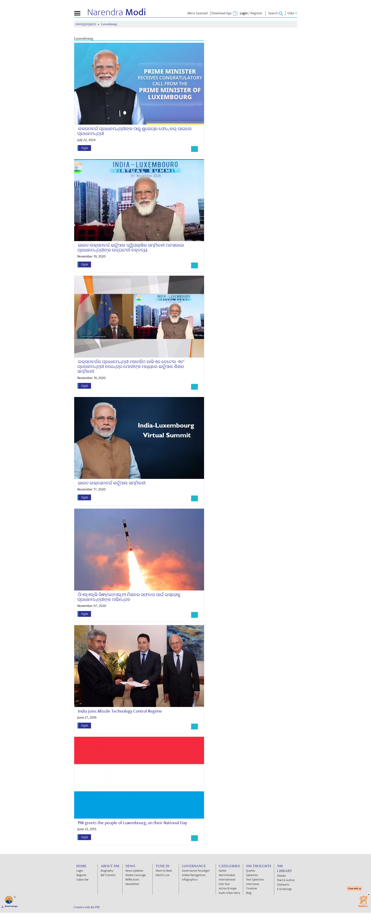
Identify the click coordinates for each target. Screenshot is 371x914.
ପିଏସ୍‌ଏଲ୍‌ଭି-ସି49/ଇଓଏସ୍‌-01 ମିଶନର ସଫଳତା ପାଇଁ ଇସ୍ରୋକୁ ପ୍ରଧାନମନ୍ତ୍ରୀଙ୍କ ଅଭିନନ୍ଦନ (128, 597)
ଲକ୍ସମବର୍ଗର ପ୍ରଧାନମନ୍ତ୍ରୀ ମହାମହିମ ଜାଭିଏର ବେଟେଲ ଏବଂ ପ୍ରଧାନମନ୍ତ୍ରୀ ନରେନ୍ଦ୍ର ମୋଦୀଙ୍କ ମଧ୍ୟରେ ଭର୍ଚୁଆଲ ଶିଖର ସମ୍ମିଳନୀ (130, 366)
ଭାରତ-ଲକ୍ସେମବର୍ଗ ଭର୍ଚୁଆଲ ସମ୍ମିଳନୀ (112, 483)
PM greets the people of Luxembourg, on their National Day (132, 823)
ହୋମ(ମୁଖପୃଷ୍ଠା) (86, 24)
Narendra (116, 12)
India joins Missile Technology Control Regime (120, 711)
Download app (11, 906)
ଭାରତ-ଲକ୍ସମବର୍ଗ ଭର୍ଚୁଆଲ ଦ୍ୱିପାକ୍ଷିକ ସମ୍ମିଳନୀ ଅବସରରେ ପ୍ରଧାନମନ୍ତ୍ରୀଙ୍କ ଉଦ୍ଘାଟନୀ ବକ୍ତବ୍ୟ (130, 248)
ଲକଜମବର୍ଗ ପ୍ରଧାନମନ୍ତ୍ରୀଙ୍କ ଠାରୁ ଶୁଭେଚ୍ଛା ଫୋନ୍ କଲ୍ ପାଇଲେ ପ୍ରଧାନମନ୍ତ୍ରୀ (134, 131)
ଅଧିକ (84, 148)
